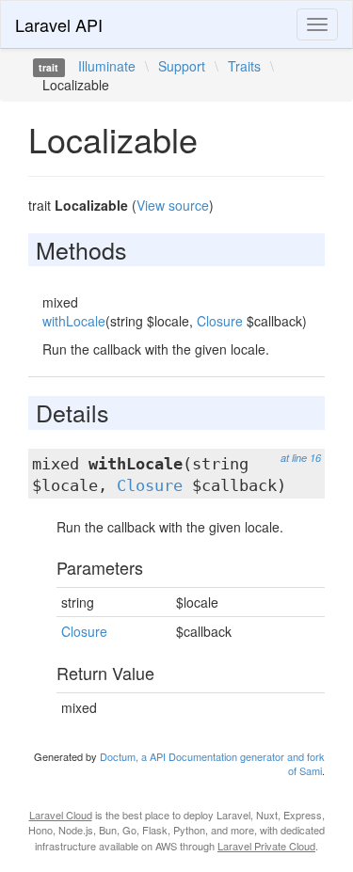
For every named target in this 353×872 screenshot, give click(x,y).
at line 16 (301, 458)
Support (181, 65)
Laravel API (59, 24)
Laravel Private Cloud (266, 845)
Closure (220, 320)
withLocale (73, 320)
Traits (244, 65)
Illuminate (107, 65)
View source (172, 205)
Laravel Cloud (60, 814)
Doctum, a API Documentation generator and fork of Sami (212, 764)
